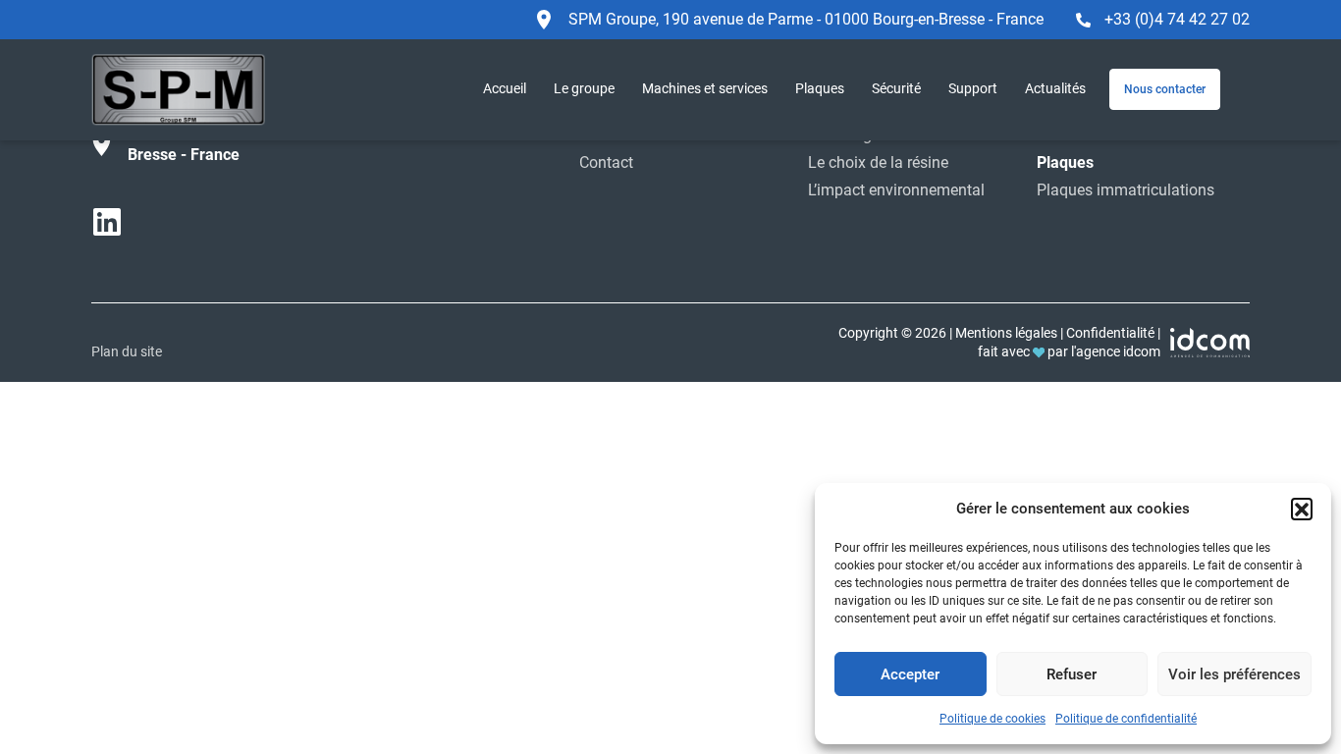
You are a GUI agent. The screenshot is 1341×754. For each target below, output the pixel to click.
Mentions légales (1006, 333)
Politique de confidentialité (1126, 719)
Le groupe (584, 88)
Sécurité (896, 88)
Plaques (819, 88)
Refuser (1071, 674)
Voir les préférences (1234, 674)
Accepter (910, 674)
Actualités (1055, 88)
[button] (1302, 508)
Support (972, 88)
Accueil (504, 88)
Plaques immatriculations (1125, 190)
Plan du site (126, 351)
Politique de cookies (992, 719)
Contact (606, 162)
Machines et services (705, 88)
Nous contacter (1165, 89)
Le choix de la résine (878, 162)
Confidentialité (1110, 333)
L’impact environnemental (896, 190)
